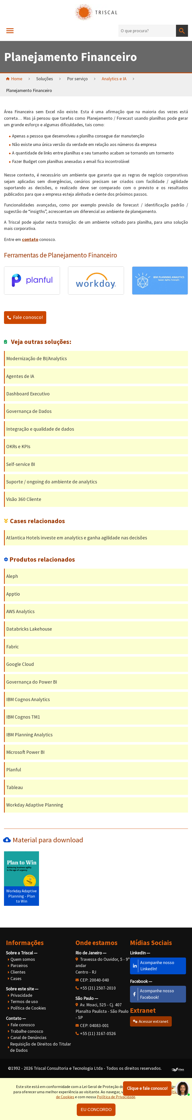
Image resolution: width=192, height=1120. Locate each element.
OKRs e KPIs (18, 446)
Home (16, 78)
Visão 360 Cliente (23, 499)
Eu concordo (96, 1110)
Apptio (13, 594)
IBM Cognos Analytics (28, 699)
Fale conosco (22, 1025)
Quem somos (22, 959)
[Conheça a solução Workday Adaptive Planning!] (96, 293)
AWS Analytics (20, 611)
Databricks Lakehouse (29, 629)
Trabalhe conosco (26, 1031)
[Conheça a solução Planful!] (32, 293)
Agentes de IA (20, 376)
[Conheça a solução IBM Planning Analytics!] (160, 293)
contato (30, 239)
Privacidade (21, 995)
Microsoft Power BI (25, 752)
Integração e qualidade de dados (40, 429)
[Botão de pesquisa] (182, 31)
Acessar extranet (153, 1021)
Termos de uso (24, 1001)
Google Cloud (20, 664)
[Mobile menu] (10, 31)
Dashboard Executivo (28, 394)
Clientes (18, 972)
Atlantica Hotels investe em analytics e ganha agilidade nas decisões (76, 538)
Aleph (12, 576)
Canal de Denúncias (28, 1037)
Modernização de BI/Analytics (36, 358)
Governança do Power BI (31, 682)
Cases (16, 978)
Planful (13, 770)
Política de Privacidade (116, 1096)
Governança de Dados (29, 411)
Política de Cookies (28, 1008)
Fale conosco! (28, 317)
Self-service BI (20, 464)
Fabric (12, 647)
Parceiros (19, 965)
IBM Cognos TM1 (23, 717)
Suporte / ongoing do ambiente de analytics (51, 482)
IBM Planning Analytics (29, 735)
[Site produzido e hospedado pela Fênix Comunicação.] (177, 1068)
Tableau (14, 787)
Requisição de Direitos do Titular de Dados (40, 1047)
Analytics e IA (114, 78)
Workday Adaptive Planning (34, 805)
